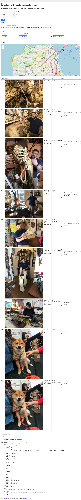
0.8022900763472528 (58, 36)
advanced (14, 25)
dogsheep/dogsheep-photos (26, 498)
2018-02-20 (4, 33)
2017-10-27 (4, 36)
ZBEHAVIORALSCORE (31, 27)
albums (13, 27)
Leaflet (69, 75)
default (9, 437)
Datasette (7, 498)
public (5, 1)
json (8, 25)
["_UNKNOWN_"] (23, 33)
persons (46, 27)
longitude (23, 27)
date (10, 27)
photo (6, 78)
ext (16, 27)
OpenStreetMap (73, 75)
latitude (19, 27)
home (2, 1)
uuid (44, 78)
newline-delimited (19, 437)
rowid (2, 78)
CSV (10, 25)
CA (3, 42)
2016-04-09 (4, 35)
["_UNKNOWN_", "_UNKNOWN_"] (23, 35)
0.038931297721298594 (58, 35)
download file (12, 439)
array (13, 437)
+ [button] (2, 46)
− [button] (2, 48)
